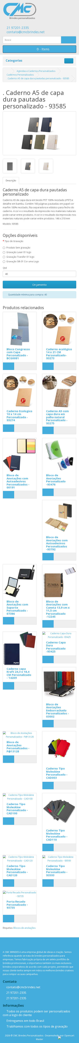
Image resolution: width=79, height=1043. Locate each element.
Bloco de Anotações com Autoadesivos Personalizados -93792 (57, 543)
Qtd (5, 267)
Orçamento (39, 284)
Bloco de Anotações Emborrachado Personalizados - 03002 (57, 710)
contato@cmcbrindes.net (25, 32)
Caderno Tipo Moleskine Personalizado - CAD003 (56, 773)
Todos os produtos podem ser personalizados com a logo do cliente (36, 1013)
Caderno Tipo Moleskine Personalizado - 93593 (56, 870)
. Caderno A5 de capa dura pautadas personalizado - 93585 (38, 78)
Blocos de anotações (24, 927)
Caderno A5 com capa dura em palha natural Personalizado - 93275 (57, 417)
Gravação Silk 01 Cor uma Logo (22, 261)
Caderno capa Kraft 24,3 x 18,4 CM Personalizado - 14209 (19, 673)
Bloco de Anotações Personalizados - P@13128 (18, 746)
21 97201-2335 (17, 27)
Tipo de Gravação (14, 241)
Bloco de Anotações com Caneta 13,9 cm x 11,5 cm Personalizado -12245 (58, 609)
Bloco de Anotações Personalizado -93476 (56, 479)
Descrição (11, 180)
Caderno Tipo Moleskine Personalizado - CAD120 (17, 870)
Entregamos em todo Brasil (25, 1021)
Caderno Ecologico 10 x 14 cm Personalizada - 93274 (19, 415)
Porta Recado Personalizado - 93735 (17, 904)
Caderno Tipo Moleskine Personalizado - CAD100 (17, 808)
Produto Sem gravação (18, 247)
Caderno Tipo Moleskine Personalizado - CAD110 (56, 834)
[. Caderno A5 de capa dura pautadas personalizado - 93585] (39, 133)
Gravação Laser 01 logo (18, 252)
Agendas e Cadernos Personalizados (36, 71)
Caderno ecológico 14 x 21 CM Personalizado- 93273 (59, 353)
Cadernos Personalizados (20, 74)
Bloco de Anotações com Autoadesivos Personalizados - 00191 (18, 481)
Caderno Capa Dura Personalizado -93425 (56, 646)
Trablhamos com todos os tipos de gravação (37, 1026)
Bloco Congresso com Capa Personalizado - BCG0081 (18, 353)
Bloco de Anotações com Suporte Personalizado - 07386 (17, 607)
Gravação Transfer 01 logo (20, 256)
